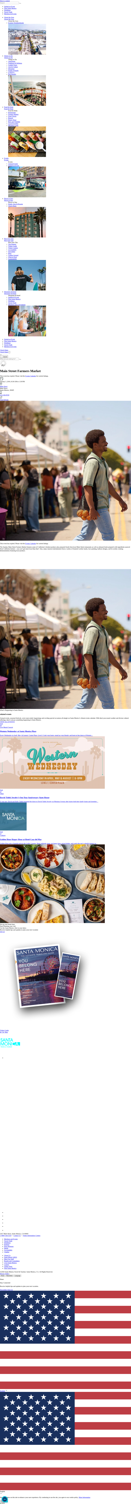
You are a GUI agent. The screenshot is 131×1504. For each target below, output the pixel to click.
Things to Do (8, 56)
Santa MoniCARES (10, 1257)
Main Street (3, 386)
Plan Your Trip (9, 239)
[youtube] (5, 1219)
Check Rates (12, 206)
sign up (2, 932)
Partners (6, 1244)
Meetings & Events (10, 14)
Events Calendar (30, 376)
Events (6, 158)
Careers (6, 1265)
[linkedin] (5, 1223)
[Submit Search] (20, 359)
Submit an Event (9, 6)
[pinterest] (5, 1226)
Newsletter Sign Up (6, 1290)
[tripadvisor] (6, 1230)
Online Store (8, 1266)
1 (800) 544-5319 (5, 1235)
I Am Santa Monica (10, 1263)
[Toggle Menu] (1, 354)
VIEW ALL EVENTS (7, 722)
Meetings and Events (11, 1239)
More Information (84, 1497)
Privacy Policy (4, 1274)
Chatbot (6, 1252)
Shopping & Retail (10, 292)
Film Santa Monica (10, 8)
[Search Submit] (20, 3)
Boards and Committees (12, 1261)
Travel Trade (8, 12)
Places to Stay (8, 198)
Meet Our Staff (9, 1259)
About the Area (9, 17)
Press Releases (9, 1246)
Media (6, 1248)
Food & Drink (8, 107)
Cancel (5, 357)
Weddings (7, 10)
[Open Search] (9, 352)
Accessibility (8, 1250)
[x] (67, 1212)
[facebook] (5, 1058)
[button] (65, 1442)
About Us (7, 1255)
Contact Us (17, 1235)
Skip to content (5, 1)
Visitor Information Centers (31, 1235)
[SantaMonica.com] (10, 1053)
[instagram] (5, 1216)
